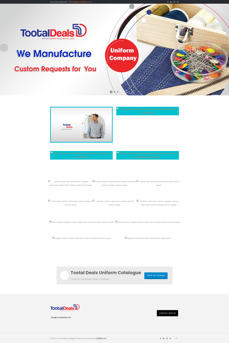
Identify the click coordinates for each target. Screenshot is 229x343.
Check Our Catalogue (156, 275)
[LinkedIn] (171, 2)
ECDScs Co (101, 338)
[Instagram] (174, 2)
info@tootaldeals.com (82, 2)
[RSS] (177, 2)
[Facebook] (168, 2)
